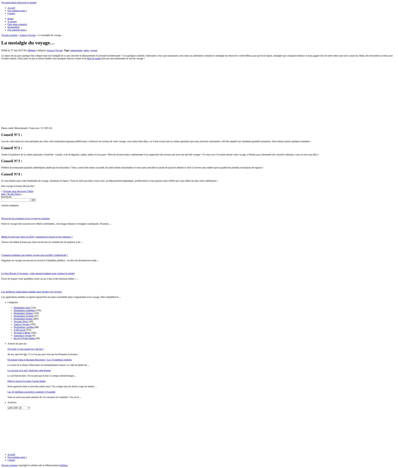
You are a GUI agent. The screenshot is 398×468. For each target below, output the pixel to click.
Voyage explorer (9, 35)
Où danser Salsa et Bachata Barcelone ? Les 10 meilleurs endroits (39, 359)
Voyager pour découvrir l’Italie (18, 191)
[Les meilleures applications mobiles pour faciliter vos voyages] (5, 289)
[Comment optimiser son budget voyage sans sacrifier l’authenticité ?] (5, 253)
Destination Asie (22, 307)
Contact (11, 13)
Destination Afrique (23, 313)
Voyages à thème (22, 332)
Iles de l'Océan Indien (24, 338)
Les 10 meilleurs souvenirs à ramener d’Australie (31, 392)
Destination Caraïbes (24, 327)
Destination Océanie (24, 316)
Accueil (11, 8)
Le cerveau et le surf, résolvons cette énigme (29, 370)
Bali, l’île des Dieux (11, 194)
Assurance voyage (23, 335)
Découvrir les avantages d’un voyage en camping (25, 218)
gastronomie (76, 50)
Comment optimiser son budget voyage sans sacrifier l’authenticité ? (34, 255)
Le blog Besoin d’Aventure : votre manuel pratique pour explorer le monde (38, 273)
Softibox (63, 465)
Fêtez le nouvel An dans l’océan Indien (26, 381)
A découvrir (19, 330)
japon (86, 50)
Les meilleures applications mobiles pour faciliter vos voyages (31, 291)
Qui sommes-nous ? (17, 10)
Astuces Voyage (28, 35)
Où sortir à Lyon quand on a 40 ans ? (25, 349)
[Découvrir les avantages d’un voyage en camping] (5, 216)
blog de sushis (94, 58)
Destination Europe (23, 318)
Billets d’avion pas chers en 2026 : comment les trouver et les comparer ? (37, 236)
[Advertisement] (20, 431)
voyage (93, 50)
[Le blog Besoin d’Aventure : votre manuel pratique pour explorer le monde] (5, 271)
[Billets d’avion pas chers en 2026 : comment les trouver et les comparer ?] (5, 234)
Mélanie (32, 50)
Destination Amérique (24, 310)
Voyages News (21, 321)
